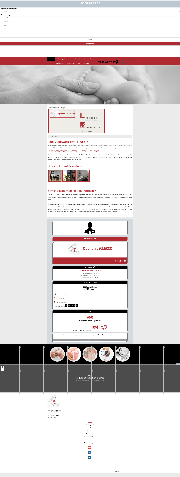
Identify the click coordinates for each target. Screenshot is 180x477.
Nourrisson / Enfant (73, 63)
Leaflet (178, 363)
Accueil (52, 59)
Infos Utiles (60, 63)
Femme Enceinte (75, 59)
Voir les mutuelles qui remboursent (90, 340)
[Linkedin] (89, 458)
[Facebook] (89, 453)
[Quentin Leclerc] (90, 51)
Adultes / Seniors (89, 59)
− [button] (2, 370)
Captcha (90, 39)
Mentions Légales (90, 443)
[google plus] (89, 448)
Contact (86, 63)
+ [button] (2, 367)
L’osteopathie (62, 59)
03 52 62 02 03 (90, 3)
